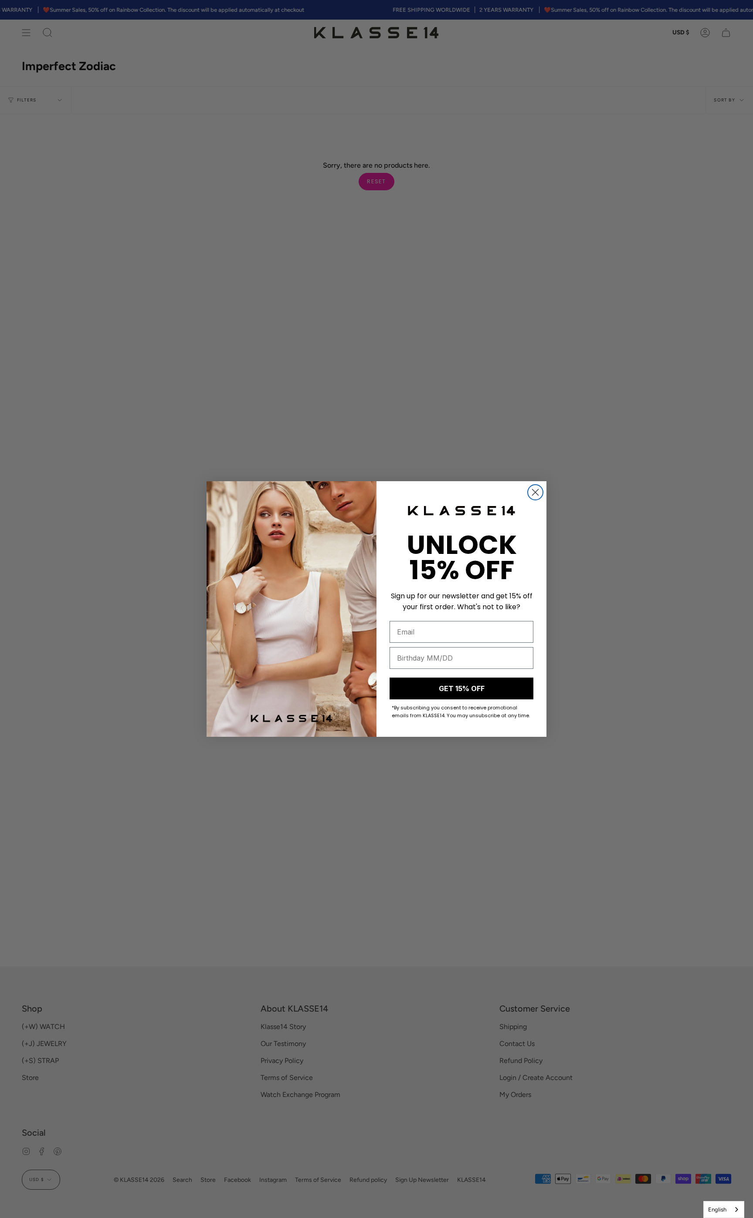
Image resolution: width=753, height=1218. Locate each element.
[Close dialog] (535, 492)
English (717, 1209)
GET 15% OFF (462, 688)
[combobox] (723, 1209)
